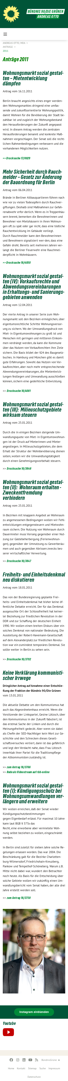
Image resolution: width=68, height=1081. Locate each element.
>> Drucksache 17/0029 (16, 158)
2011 (5, 50)
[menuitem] (11, 1068)
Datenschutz (34, 1076)
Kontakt (21, 1068)
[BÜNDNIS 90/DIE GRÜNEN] (11, 14)
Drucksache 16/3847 (19, 561)
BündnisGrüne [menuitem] (49, 1060)
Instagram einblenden (34, 1012)
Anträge (8, 46)
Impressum (54, 1068)
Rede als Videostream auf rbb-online (28, 772)
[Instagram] (18, 1060)
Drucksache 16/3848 (19, 468)
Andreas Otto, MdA (14, 43)
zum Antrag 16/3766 (19, 767)
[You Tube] (30, 1060)
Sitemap (32, 1068)
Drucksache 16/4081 (19, 391)
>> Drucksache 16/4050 (17, 262)
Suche (42, 1068)
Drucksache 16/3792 (19, 659)
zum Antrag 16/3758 (19, 898)
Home (11, 1068)
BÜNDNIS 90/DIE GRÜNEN (45, 11)
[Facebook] (11, 1060)
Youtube (9, 1023)
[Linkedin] (24, 1060)
